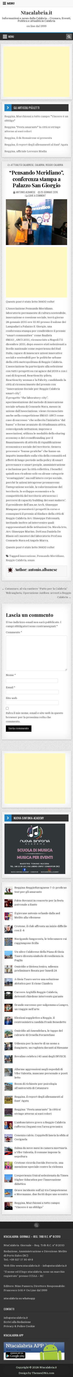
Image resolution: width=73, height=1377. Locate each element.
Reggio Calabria (54, 165)
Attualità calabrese (22, 165)
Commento (14, 632)
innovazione (28, 556)
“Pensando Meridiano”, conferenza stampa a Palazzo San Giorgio (36, 179)
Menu (11, 3)
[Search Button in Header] (69, 36)
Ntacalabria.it (36, 12)
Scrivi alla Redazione (17, 1322)
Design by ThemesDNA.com (36, 1373)
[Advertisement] (36, 71)
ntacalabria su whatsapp (19, 1298)
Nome (11, 675)
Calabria (39, 165)
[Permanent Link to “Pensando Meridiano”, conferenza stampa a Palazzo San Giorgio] (36, 222)
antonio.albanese (25, 192)
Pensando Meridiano (50, 556)
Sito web (11, 698)
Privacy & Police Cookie (19, 1326)
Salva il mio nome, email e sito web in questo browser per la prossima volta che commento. (34, 717)
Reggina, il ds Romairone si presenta (28, 137)
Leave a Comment (37, 195)
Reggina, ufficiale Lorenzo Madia (25, 151)
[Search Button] (36, 1225)
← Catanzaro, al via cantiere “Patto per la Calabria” (35, 588)
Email (10, 687)
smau (31, 560)
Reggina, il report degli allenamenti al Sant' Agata (36, 144)
